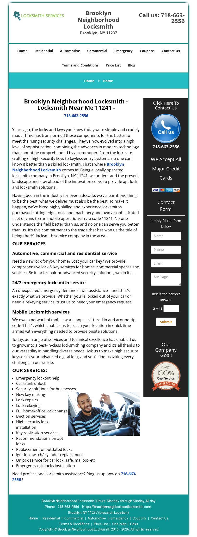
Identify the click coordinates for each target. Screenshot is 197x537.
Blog (131, 65)
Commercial (97, 50)
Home (22, 50)
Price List (113, 65)
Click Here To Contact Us (166, 106)
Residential (44, 50)
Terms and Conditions (80, 65)
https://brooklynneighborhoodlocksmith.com (116, 507)
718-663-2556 (173, 18)
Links (134, 524)
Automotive (70, 50)
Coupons (147, 50)
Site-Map (119, 524)
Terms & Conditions (74, 524)
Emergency (123, 50)
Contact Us (171, 50)
